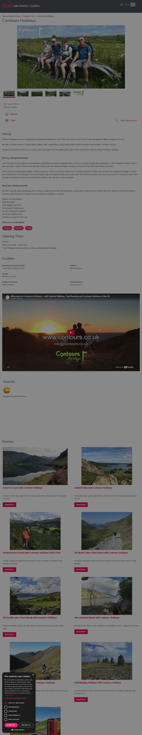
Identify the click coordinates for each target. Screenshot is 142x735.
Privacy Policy (8, 695)
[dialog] (71, 367)
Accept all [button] (11, 725)
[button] (18, 698)
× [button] (33, 675)
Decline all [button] (26, 725)
